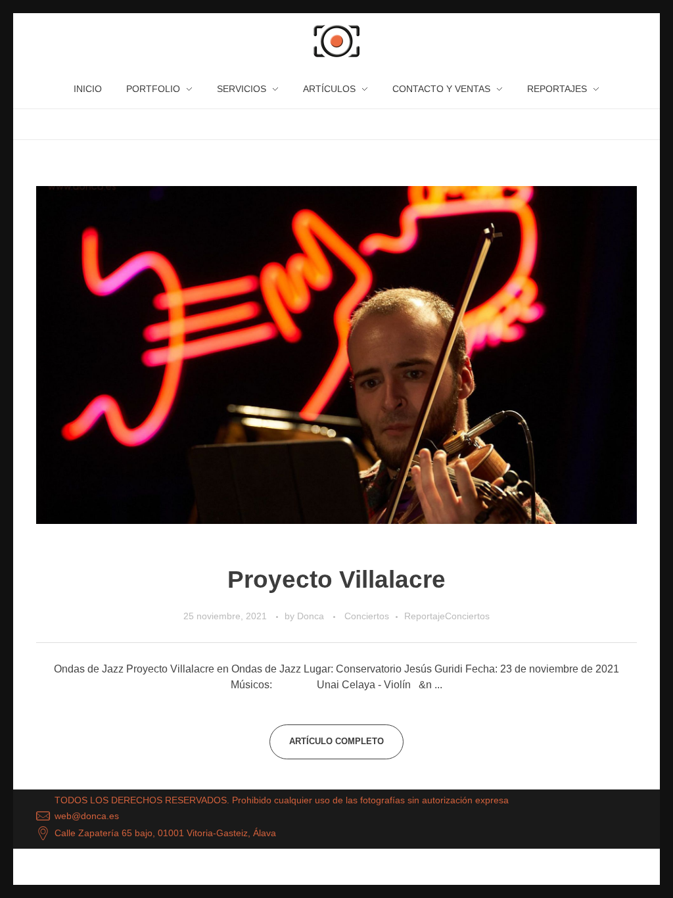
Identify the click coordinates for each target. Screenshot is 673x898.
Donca (312, 616)
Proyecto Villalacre (336, 579)
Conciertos (366, 616)
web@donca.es (87, 815)
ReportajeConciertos (447, 616)
